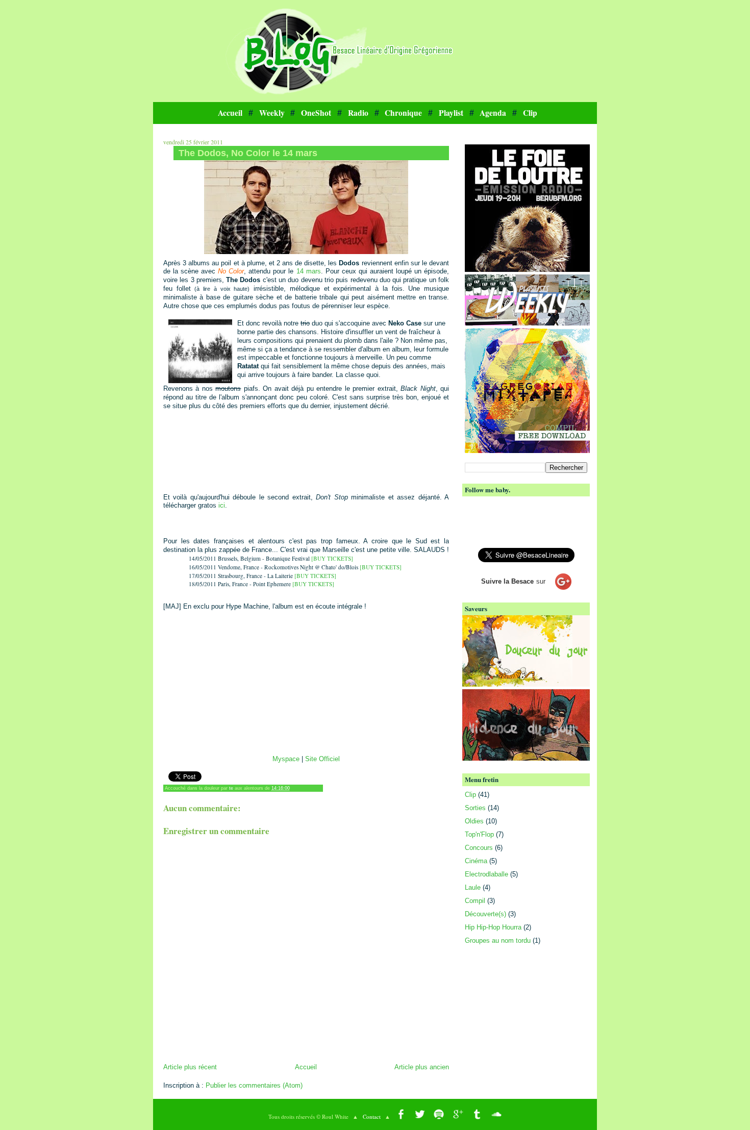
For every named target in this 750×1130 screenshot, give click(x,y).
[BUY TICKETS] (332, 558)
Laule (473, 887)
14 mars (308, 271)
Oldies (474, 821)
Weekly (272, 112)
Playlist (451, 112)
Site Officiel (322, 759)
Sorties (475, 808)
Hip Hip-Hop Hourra (493, 927)
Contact (372, 1116)
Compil (475, 901)
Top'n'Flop (479, 834)
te (231, 788)
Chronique (403, 112)
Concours (479, 847)
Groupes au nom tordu (498, 940)
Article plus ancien (421, 1067)
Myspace (285, 759)
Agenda (493, 112)
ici (221, 505)
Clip (530, 112)
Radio (358, 112)
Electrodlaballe (486, 874)
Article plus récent (190, 1067)
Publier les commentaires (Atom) (254, 1085)
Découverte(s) (485, 914)
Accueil (230, 112)
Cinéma (476, 861)
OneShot (316, 112)
